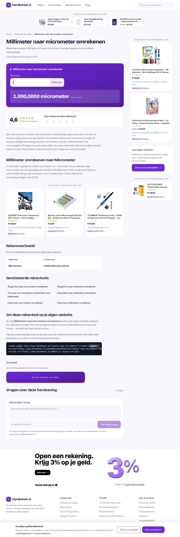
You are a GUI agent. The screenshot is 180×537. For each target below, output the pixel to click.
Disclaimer (143, 516)
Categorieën (54, 5)
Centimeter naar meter (110, 502)
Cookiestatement (147, 511)
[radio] (47, 122)
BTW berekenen (107, 511)
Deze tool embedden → (148, 167)
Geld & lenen (66, 507)
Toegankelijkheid (147, 520)
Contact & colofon (147, 502)
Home (40, 5)
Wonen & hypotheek (69, 511)
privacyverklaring (42, 533)
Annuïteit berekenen (108, 507)
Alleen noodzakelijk (129, 529)
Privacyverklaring (146, 507)
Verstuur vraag (109, 424)
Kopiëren (94, 346)
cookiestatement (23, 533)
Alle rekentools (73, 5)
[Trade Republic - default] (90, 469)
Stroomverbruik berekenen (111, 516)
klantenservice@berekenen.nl (22, 434)
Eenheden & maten (23, 34)
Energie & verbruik (68, 516)
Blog (87, 5)
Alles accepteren (153, 529)
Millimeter (15, 75)
